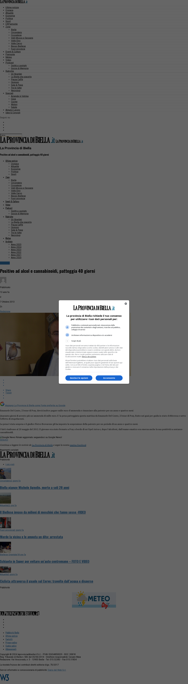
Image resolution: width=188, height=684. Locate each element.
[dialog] (94, 342)
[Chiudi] (126, 303)
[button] (94, 341)
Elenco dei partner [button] (89, 356)
